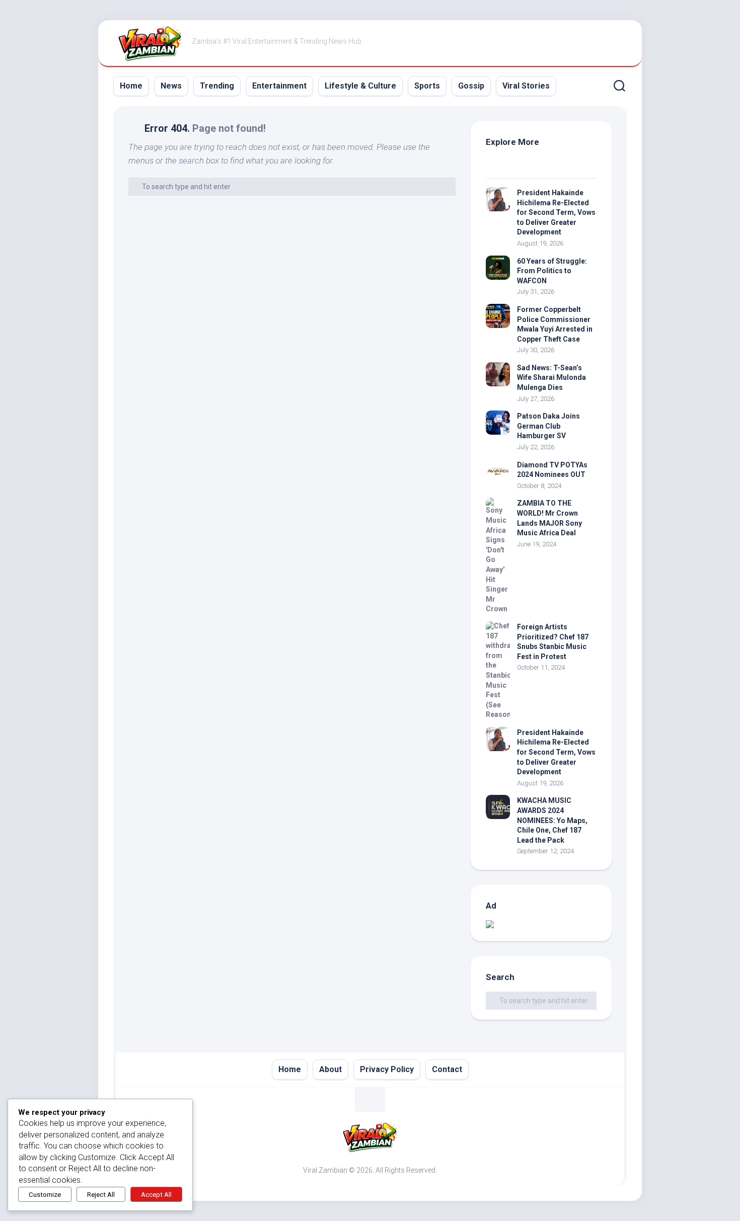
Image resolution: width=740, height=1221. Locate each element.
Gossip (471, 86)
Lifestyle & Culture (360, 86)
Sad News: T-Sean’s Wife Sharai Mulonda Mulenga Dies (551, 377)
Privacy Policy (387, 1069)
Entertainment (279, 86)
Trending (217, 86)
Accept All (156, 1194)
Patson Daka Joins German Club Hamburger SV (548, 426)
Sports (427, 86)
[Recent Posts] (513, 165)
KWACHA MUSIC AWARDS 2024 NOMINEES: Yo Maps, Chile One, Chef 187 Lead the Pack (552, 820)
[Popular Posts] (569, 165)
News (171, 86)
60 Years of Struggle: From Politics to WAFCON (552, 271)
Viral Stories (526, 86)
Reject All (101, 1194)
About (330, 1069)
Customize (45, 1194)
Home (131, 86)
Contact (447, 1069)
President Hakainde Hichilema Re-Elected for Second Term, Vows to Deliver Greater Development (556, 212)
